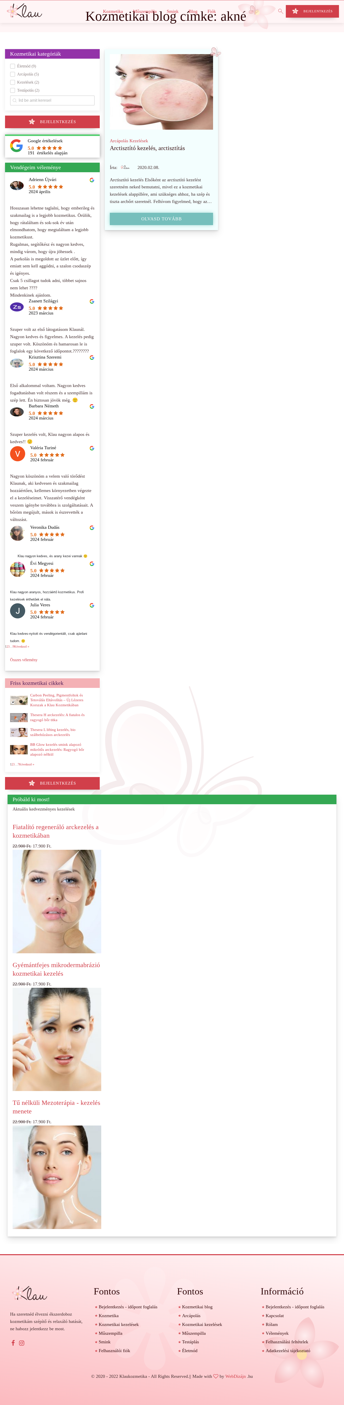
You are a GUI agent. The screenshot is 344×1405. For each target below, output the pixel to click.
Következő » (21, 646)
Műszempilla (145, 11)
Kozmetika (113, 11)
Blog (193, 11)
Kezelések (138, 140)
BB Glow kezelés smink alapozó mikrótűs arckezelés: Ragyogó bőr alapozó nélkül (57, 749)
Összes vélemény (24, 660)
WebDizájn (235, 1376)
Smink (173, 11)
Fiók (212, 11)
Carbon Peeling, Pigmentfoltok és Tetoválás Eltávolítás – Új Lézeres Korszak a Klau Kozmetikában (56, 700)
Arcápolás (119, 140)
